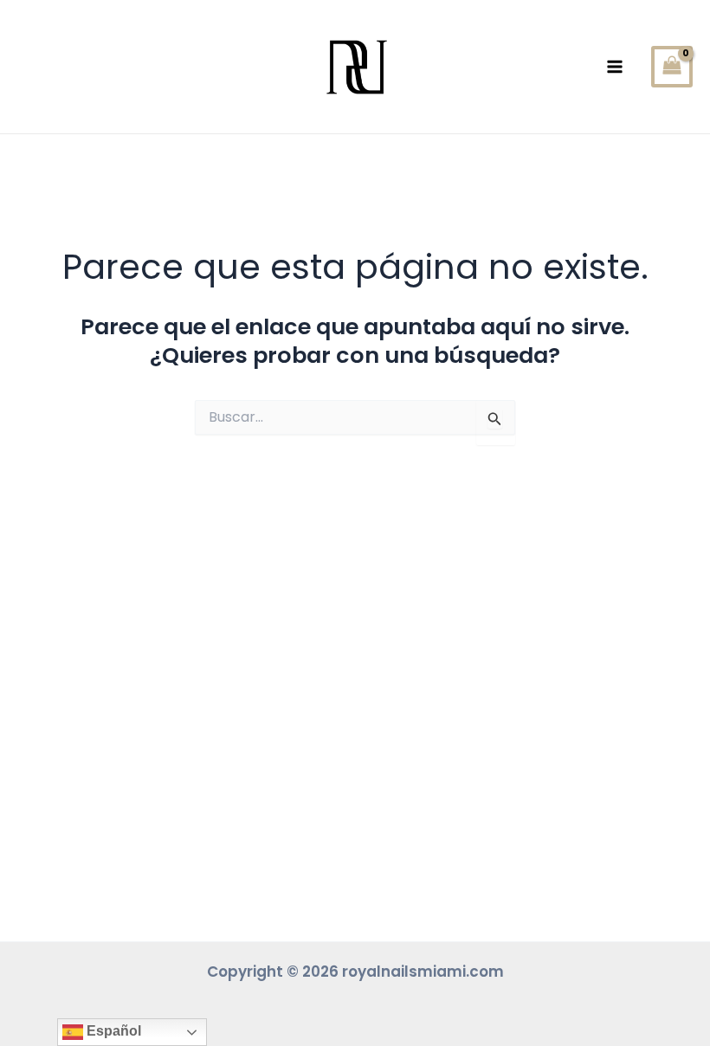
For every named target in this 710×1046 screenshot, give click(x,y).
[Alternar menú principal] (616, 67)
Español (112, 1030)
